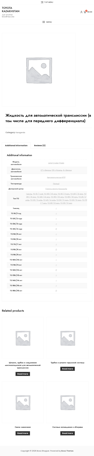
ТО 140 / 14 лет (43, 197)
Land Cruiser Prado (56, 163)
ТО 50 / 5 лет (62, 200)
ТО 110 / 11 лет (63, 194)
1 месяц (29, 194)
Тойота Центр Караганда (56, 189)
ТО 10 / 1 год (38, 194)
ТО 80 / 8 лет (53, 203)
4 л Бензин (67, 170)
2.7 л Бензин (46, 170)
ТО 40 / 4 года (49, 200)
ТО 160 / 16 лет (71, 197)
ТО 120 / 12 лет (76, 194)
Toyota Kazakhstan (10, 9)
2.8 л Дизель (57, 170)
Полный (56, 183)
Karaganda (20, 132)
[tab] (16, 146)
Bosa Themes (67, 451)
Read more (22, 374)
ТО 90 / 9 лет (66, 203)
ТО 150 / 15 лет (57, 197)
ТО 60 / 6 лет (75, 200)
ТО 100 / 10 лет (50, 194)
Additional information (16, 145)
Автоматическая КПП (56, 177)
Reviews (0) (40, 145)
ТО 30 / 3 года (36, 200)
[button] (47, 22)
